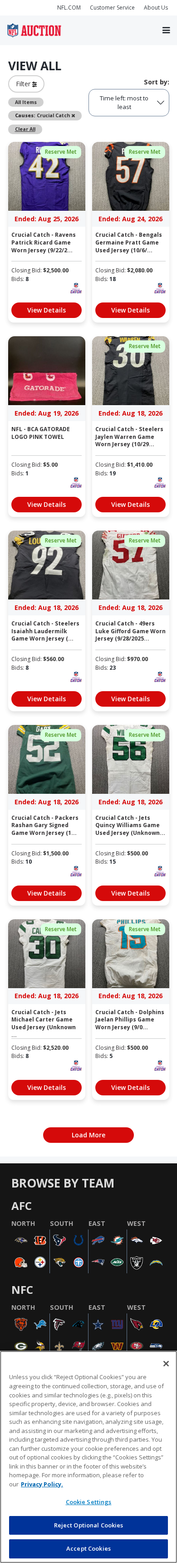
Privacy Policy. (42, 1484)
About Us (156, 7)
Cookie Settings (89, 1502)
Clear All (25, 129)
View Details (46, 310)
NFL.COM (69, 7)
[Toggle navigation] (166, 30)
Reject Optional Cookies (88, 1525)
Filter (24, 83)
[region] (88, 1457)
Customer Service (112, 7)
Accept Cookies (88, 1548)
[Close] (166, 1364)
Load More (88, 1135)
